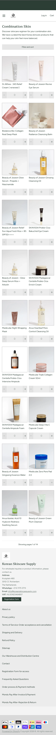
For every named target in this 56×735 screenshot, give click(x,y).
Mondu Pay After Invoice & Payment (18, 694)
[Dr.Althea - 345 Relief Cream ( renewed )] (14, 69)
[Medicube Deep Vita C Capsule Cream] (41, 409)
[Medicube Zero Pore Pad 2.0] (41, 456)
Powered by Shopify (11, 731)
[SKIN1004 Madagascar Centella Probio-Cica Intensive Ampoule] (14, 359)
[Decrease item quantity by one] (4, 95)
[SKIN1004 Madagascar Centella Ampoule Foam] (14, 409)
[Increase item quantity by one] (25, 95)
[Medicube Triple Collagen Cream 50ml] (41, 359)
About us (6, 609)
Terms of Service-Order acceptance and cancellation (27, 625)
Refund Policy (8, 640)
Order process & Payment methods (18, 687)
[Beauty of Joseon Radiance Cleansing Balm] (41, 115)
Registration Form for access (15, 671)
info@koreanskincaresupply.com (22, 591)
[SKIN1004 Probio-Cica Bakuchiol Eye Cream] (41, 212)
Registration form (11, 599)
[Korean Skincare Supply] (13, 15)
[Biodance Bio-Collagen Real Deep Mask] (14, 115)
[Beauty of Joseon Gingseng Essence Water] (14, 456)
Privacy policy (8, 617)
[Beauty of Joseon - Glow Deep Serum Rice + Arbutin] (14, 262)
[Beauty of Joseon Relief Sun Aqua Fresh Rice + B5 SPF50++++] (14, 212)
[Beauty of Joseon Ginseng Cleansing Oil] (41, 162)
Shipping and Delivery (12, 632)
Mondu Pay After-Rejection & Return (19, 702)
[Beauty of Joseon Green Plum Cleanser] (41, 503)
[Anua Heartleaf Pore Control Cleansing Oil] (41, 313)
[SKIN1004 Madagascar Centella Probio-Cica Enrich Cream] (41, 262)
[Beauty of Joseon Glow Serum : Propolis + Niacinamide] (14, 162)
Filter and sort (28, 47)
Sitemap (6, 648)
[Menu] (5, 16)
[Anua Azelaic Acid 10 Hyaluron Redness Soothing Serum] (14, 503)
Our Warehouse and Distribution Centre (20, 656)
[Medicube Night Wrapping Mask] (14, 313)
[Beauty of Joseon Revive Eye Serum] (41, 69)
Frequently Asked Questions (15, 679)
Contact (6, 663)
